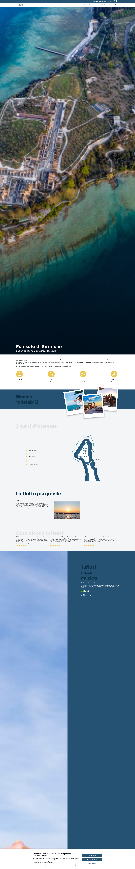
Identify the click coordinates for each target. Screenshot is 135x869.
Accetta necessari (92, 859)
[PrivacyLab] (77, 865)
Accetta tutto (92, 855)
